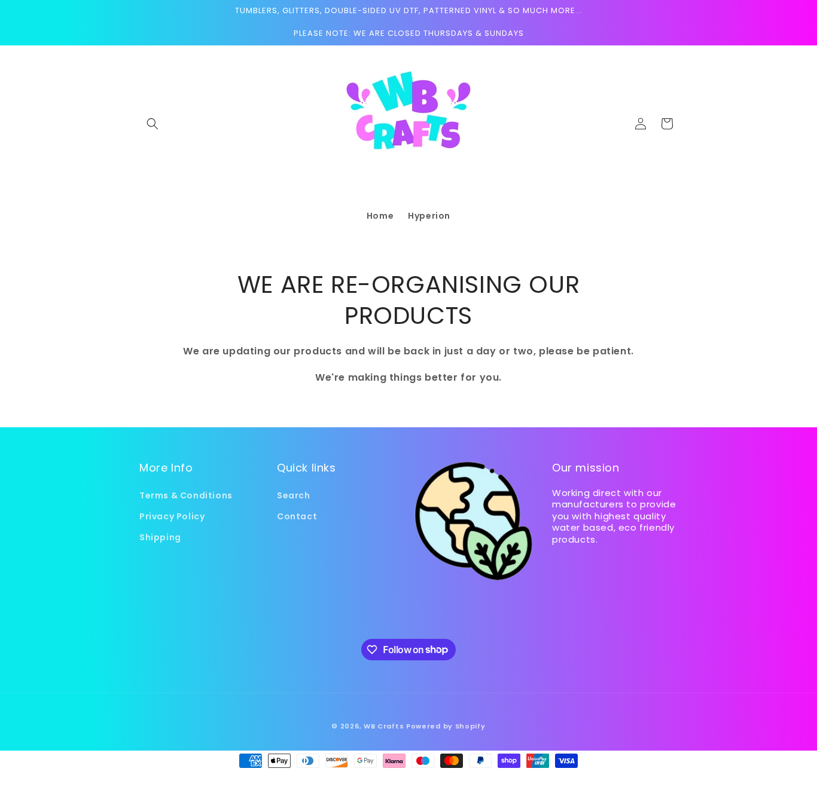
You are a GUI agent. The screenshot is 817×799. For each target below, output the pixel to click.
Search (293, 495)
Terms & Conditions (186, 495)
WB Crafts (384, 726)
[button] (152, 124)
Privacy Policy (172, 516)
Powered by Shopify (446, 726)
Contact (297, 516)
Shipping (160, 537)
